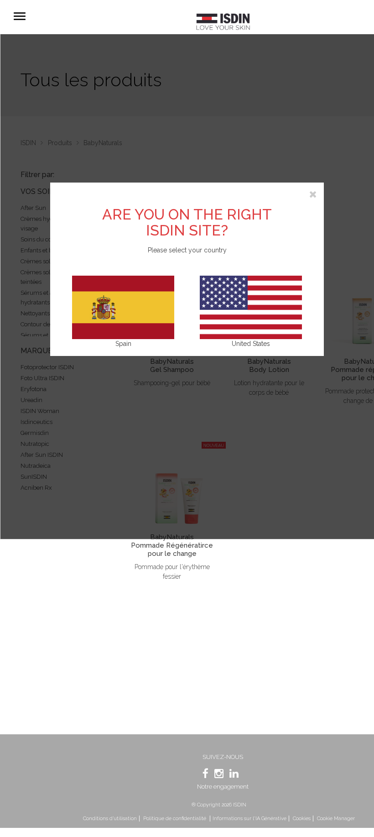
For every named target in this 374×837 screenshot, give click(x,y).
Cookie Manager (336, 818)
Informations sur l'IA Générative (249, 818)
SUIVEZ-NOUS (223, 756)
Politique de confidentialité (175, 818)
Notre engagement (223, 786)
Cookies (302, 818)
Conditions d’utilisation (110, 818)
